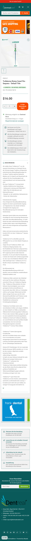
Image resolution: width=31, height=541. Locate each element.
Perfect (5, 78)
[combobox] (15, 13)
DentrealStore (12, 538)
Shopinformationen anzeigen (14, 121)
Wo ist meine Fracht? (15, 1)
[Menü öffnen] (28, 7)
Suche (26, 13)
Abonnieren (24, 486)
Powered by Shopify (22, 538)
